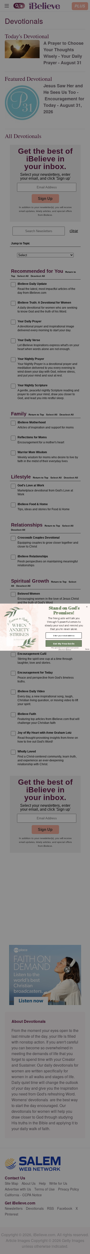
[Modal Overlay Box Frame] (45, 627)
